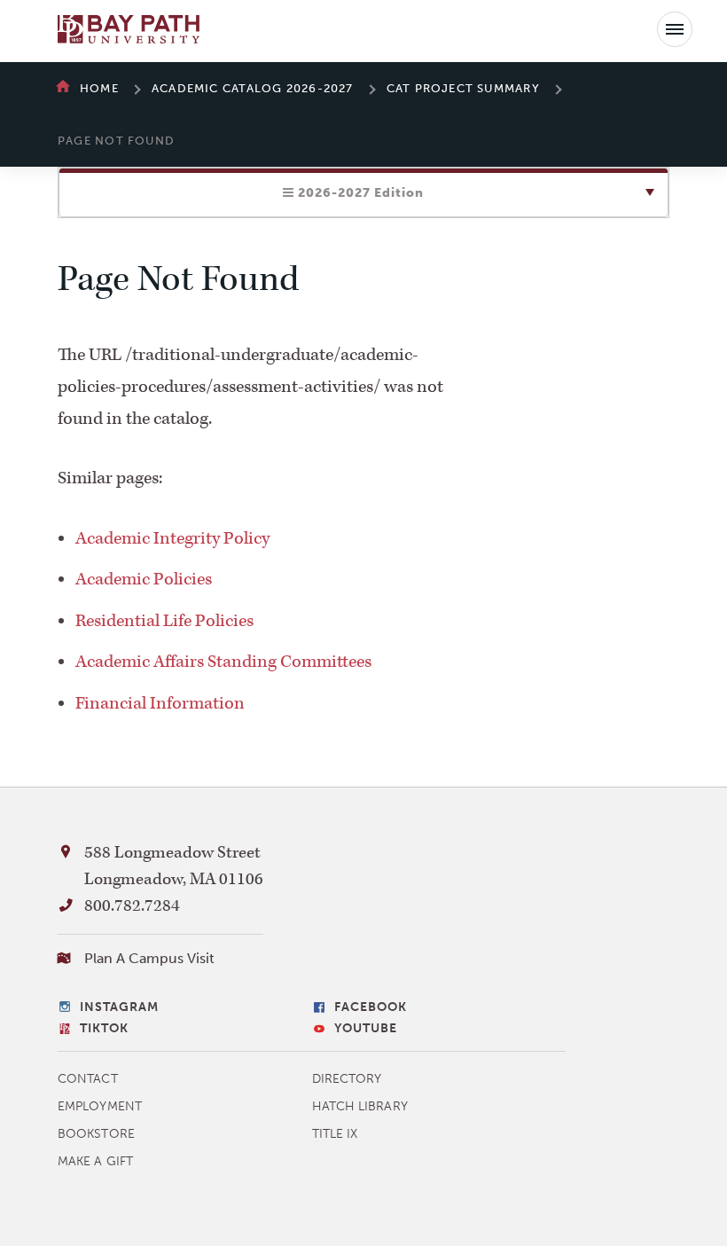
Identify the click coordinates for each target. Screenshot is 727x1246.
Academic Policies (143, 579)
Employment (100, 1106)
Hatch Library (360, 1106)
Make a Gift (95, 1161)
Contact (88, 1078)
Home (99, 88)
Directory (347, 1078)
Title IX (335, 1133)
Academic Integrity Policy (172, 538)
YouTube (365, 1028)
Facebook (370, 1007)
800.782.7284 (132, 906)
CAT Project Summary (463, 88)
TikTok (104, 1028)
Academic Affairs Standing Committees (223, 661)
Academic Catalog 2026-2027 (253, 88)
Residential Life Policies (164, 620)
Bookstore (96, 1133)
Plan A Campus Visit (149, 958)
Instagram (119, 1007)
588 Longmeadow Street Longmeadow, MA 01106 (173, 866)
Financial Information (160, 703)
